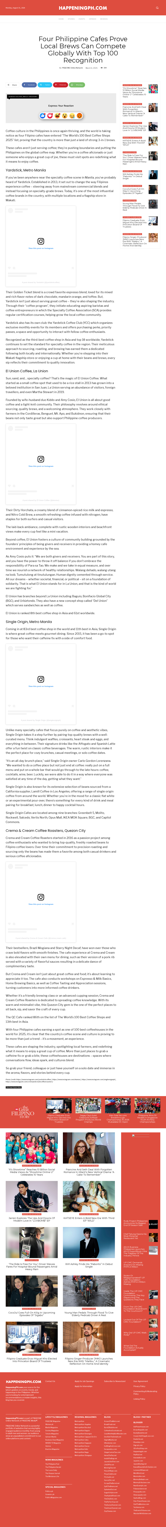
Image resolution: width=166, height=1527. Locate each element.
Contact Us (50, 1381)
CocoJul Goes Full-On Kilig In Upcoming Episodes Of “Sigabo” (133, 191)
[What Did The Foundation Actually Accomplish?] (153, 1349)
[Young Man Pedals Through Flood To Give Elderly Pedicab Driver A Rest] (153, 204)
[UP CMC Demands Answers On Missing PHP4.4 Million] (153, 1266)
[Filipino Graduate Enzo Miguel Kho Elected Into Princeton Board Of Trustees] (153, 220)
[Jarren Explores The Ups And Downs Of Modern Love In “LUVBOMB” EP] (153, 126)
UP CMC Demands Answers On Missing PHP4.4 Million (133, 1264)
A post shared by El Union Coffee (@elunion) (41, 500)
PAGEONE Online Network (72, 68)
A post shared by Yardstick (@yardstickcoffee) (41, 282)
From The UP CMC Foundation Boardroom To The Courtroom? (135, 1308)
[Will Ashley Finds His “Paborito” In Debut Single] (153, 174)
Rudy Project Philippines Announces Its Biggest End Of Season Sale (136, 1223)
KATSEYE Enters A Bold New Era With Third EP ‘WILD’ (134, 142)
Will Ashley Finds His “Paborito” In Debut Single (133, 176)
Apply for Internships (83, 1386)
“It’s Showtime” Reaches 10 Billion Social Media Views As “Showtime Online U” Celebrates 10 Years (134, 92)
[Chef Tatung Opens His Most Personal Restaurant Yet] (153, 1237)
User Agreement (140, 1381)
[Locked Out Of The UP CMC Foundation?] (153, 1323)
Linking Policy (139, 1399)
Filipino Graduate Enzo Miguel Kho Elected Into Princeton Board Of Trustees (135, 223)
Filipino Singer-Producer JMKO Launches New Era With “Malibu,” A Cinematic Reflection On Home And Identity (135, 241)
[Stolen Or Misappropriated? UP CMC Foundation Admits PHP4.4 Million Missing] (153, 1279)
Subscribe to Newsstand (114, 1381)
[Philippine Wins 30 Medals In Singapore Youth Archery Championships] (147, 1105)
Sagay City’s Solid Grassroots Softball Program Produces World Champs (88, 1118)
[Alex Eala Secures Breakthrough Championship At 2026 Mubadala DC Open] (118, 1105)
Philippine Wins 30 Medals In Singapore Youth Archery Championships (147, 1118)
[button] (157, 8)
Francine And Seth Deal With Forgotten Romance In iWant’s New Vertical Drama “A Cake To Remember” (134, 111)
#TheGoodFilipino (129, 152)
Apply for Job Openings (84, 1381)
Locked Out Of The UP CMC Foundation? (135, 1320)
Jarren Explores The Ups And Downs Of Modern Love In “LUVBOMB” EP (135, 128)
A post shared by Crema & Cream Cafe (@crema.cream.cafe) (41, 938)
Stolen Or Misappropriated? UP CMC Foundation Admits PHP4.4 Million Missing (134, 1279)
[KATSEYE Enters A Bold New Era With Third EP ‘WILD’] (153, 141)
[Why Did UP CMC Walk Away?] (153, 1336)
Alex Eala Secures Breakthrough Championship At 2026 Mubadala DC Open (118, 1118)
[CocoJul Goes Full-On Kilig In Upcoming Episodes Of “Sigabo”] (153, 189)
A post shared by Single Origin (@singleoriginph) (41, 720)
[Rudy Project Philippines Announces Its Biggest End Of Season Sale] (153, 1224)
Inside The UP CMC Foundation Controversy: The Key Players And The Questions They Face (134, 1295)
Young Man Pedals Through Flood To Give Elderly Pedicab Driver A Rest (135, 206)
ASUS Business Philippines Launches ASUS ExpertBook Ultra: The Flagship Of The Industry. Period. (135, 1251)
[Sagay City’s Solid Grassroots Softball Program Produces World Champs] (88, 1105)
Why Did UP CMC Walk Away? (135, 1333)
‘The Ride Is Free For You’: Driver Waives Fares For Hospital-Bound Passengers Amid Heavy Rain (135, 159)
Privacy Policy (139, 1386)
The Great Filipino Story (13, 1087)
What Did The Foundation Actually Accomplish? (133, 1347)
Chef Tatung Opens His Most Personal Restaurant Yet (135, 1236)
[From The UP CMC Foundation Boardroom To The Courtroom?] (153, 1310)
